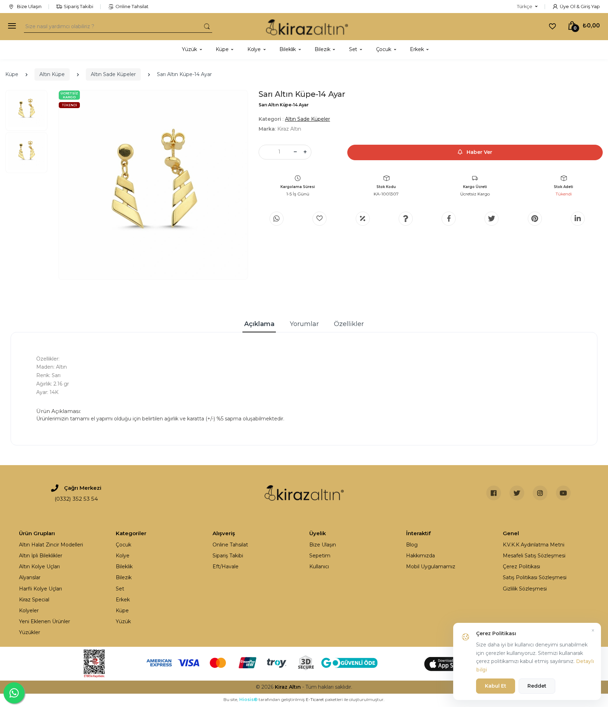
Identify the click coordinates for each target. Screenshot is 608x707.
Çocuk (123, 545)
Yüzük (123, 621)
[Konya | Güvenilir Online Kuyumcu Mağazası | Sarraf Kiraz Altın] (304, 493)
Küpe (11, 74)
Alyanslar (29, 577)
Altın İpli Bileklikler (40, 555)
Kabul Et (495, 686)
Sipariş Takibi (78, 6)
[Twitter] (491, 219)
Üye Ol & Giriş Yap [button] (580, 6)
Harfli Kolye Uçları (40, 589)
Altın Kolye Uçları (39, 566)
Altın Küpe (52, 74)
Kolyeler (29, 610)
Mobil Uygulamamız (430, 566)
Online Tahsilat (131, 6)
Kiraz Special (34, 599)
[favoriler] (552, 26)
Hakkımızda (420, 555)
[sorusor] (406, 219)
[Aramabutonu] (207, 26)
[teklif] (363, 219)
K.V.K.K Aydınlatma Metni (533, 545)
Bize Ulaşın (29, 6)
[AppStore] (448, 664)
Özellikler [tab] (349, 324)
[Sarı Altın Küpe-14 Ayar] (153, 184)
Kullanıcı (319, 566)
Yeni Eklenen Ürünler (44, 621)
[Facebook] (449, 219)
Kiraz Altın (288, 687)
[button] (527, 6)
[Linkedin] (578, 219)
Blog (412, 545)
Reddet (536, 686)
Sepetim (319, 555)
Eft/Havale (226, 566)
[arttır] (305, 152)
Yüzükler (29, 632)
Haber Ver (478, 152)
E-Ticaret (315, 699)
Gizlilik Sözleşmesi (525, 589)
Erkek (123, 599)
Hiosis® (248, 699)
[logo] (307, 26)
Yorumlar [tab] (304, 324)
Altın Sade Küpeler (113, 74)
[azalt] (295, 152)
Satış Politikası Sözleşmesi (534, 577)
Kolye (122, 555)
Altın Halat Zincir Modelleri (51, 545)
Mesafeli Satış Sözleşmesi (534, 555)
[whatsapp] (277, 219)
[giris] (319, 219)
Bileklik (124, 566)
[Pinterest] (535, 219)
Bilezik (124, 577)
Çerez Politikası (521, 566)
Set (120, 589)
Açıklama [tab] (259, 324)
